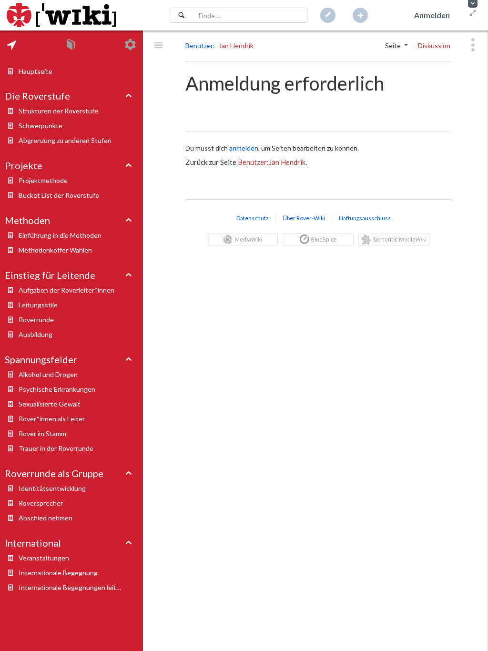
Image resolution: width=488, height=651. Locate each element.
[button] (473, 4)
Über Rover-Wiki (304, 218)
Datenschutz (252, 218)
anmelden (243, 148)
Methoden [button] (27, 220)
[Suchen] (181, 15)
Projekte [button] (23, 165)
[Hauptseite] (61, 15)
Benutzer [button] (199, 45)
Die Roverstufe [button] (37, 96)
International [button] (33, 543)
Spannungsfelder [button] (41, 359)
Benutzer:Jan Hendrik (271, 162)
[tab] (11, 45)
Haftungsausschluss (365, 218)
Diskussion (434, 45)
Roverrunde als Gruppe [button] (54, 473)
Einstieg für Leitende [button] (50, 275)
